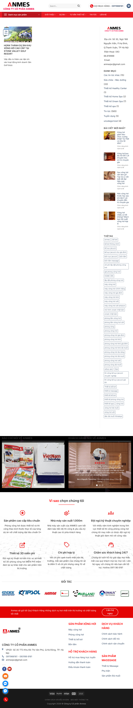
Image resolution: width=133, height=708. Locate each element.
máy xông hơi (110, 284)
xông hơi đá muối (111, 408)
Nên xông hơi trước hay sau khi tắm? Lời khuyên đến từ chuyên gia (123, 198)
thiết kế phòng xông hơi (114, 399)
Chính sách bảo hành (112, 633)
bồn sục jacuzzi (111, 257)
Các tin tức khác (112, 75)
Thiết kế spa (110, 106)
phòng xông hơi (111, 331)
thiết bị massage (111, 391)
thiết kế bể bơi (110, 395)
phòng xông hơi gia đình (114, 335)
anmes (107, 240)
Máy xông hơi (75, 629)
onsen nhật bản (111, 314)
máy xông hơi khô (112, 297)
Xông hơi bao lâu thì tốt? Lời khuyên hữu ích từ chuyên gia (123, 157)
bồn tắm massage (112, 261)
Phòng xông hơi (76, 634)
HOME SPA (109, 276)
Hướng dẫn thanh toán (79, 662)
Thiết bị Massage (110, 666)
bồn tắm (123, 257)
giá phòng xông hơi (112, 272)
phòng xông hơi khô (113, 339)
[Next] (60, 465)
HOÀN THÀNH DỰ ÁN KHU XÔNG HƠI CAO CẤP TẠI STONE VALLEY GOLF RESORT (17, 49)
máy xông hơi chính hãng (115, 289)
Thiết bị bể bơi (110, 387)
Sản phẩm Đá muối (111, 675)
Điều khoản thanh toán (79, 667)
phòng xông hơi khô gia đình (116, 344)
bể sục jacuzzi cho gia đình (115, 252)
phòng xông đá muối (113, 365)
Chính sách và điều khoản (57, 700)
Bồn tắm (72, 644)
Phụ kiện (106, 670)
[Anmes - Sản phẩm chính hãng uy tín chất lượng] (23, 6)
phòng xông (109, 327)
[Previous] (6, 465)
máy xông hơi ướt (111, 301)
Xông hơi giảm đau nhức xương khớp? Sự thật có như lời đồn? (123, 137)
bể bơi (114, 240)
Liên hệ (103, 15)
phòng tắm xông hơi (113, 318)
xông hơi (119, 404)
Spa (116, 369)
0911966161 (117, 6)
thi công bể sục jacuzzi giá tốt (115, 381)
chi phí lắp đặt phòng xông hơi (115, 266)
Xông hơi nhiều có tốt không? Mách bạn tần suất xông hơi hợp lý (123, 218)
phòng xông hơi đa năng (114, 352)
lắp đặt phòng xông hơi (114, 280)
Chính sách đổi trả (110, 638)
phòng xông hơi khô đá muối (116, 348)
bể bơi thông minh (112, 244)
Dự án (62, 15)
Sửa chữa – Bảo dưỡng (115, 80)
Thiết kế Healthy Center (115, 88)
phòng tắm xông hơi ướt (114, 322)
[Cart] (129, 6)
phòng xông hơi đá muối (114, 356)
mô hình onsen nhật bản (114, 310)
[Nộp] (78, 6)
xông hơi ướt (110, 412)
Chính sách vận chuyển (113, 643)
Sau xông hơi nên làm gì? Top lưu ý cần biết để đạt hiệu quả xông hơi (123, 177)
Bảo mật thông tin (79, 700)
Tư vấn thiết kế (77, 15)
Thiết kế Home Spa (113, 96)
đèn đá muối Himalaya (113, 416)
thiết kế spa (109, 404)
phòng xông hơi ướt (112, 361)
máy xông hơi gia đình (113, 293)
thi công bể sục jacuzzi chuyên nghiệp (114, 374)
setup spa (108, 369)
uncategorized (111, 121)
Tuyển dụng (109, 116)
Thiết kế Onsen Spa (113, 101)
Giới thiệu (49, 15)
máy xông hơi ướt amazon (115, 306)
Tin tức (93, 15)
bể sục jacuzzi (110, 248)
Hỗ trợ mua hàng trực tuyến (81, 657)
